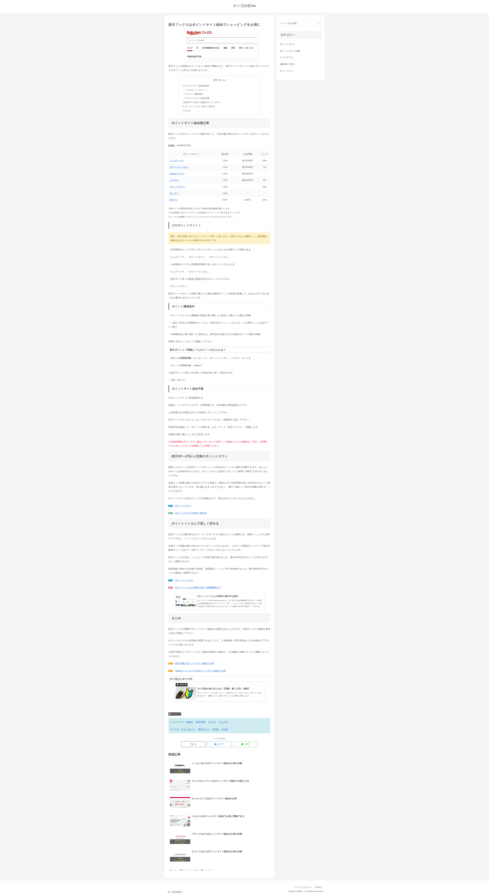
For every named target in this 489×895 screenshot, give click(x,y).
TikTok (215, 729)
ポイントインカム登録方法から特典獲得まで (198, 587)
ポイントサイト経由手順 (198, 98)
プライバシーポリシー (303, 887)
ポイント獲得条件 (195, 94)
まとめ (187, 110)
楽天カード (203, 729)
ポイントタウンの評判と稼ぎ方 (191, 513)
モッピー (174, 193)
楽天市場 (200, 722)
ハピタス (174, 180)
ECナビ (173, 200)
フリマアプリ (286, 57)
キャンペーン (286, 71)
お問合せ (318, 887)
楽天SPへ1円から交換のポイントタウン (202, 102)
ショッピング (175, 714)
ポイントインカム (179, 167)
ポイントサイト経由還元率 (196, 86)
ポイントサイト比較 (290, 51)
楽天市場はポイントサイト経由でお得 (194, 663)
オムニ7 (212, 722)
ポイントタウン (178, 187)
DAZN (225, 729)
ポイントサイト (288, 44)
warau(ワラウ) (177, 173)
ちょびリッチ (176, 160)
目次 (215, 80)
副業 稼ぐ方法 (287, 64)
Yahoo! (189, 722)
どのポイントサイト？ (197, 90)
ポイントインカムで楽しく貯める (199, 106)
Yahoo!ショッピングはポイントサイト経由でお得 (200, 670)
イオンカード (188, 729)
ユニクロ (223, 722)
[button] (319, 23)
